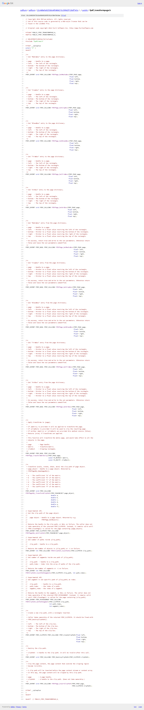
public (85, 10)
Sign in (139, 3)
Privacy (18, 707)
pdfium (23, 10)
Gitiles (13, 707)
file (63, 15)
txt (135, 707)
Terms (24, 707)
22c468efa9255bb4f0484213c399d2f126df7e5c (57, 10)
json (140, 707)
